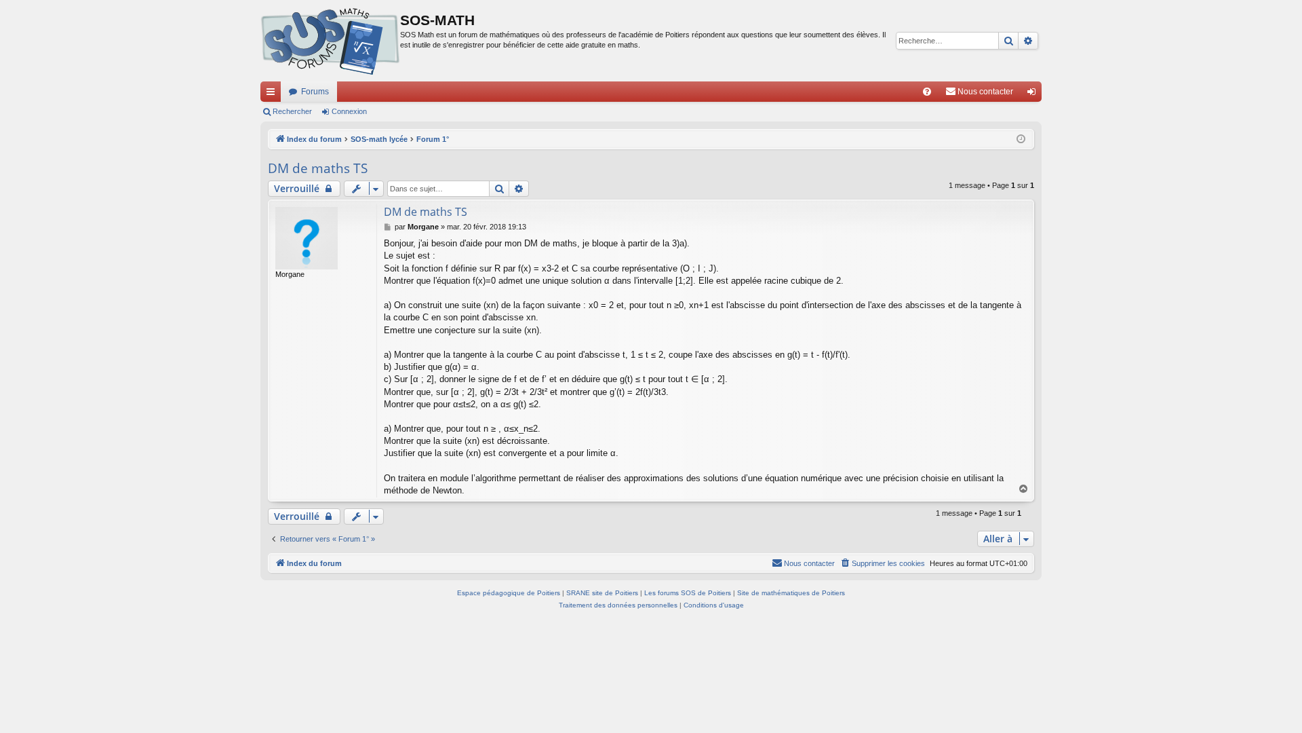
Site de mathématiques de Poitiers (791, 593)
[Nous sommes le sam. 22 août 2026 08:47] (1021, 139)
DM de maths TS (318, 168)
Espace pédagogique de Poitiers (508, 593)
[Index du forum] (330, 40)
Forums (315, 91)
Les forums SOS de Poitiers (687, 593)
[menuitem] (927, 91)
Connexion (349, 111)
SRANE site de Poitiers (602, 593)
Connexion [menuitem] (1034, 94)
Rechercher (292, 111)
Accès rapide (273, 94)
